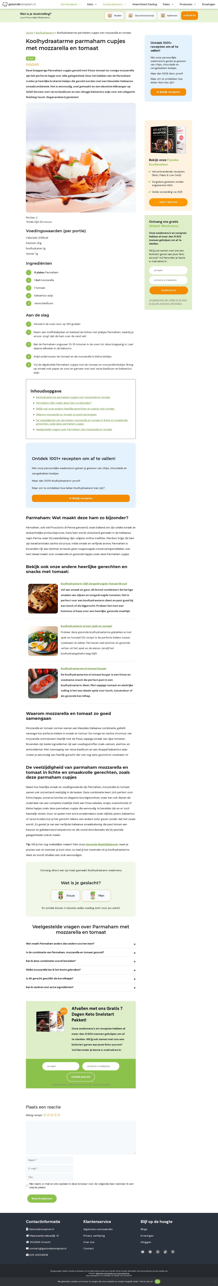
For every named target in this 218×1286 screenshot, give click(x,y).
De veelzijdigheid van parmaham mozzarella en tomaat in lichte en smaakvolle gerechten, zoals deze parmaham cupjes (82, 422)
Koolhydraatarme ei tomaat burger (84, 668)
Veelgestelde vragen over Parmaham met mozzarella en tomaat (74, 429)
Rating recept (34, 1115)
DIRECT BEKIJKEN (168, 202)
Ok (157, 1281)
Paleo (166, 4)
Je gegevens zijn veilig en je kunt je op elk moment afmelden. (80, 1084)
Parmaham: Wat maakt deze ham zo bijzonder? (63, 403)
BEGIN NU (191, 15)
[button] (27, 64)
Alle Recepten (69, 4)
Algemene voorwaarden (98, 1229)
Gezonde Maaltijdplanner (102, 844)
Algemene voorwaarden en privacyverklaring (112, 1273)
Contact (88, 1248)
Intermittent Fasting (144, 4)
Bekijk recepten (82, 498)
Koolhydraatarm (113, 4)
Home (29, 32)
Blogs (144, 1229)
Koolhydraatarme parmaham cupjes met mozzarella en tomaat (73, 397)
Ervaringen (208, 4)
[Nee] (214, 1281)
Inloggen (146, 1242)
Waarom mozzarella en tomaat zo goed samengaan (66, 414)
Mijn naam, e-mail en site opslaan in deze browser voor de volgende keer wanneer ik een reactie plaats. (81, 1185)
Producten (186, 4)
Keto (90, 4)
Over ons (88, 1242)
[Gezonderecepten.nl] (18, 4)
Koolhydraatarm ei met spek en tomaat (86, 626)
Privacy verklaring (94, 1236)
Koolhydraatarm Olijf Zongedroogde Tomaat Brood (94, 583)
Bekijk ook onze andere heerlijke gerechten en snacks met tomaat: (75, 408)
